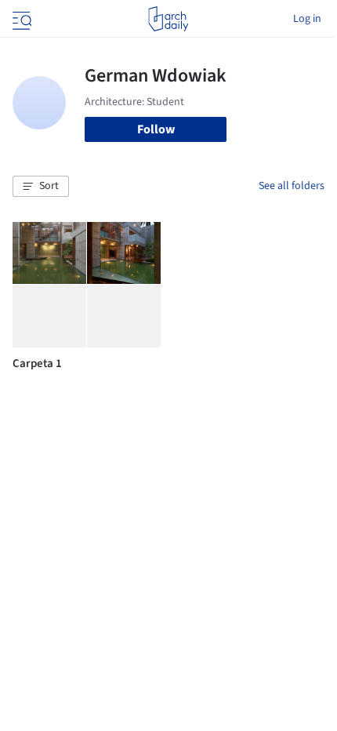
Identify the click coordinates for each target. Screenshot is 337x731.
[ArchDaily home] (168, 18)
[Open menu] (20, 19)
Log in (307, 18)
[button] (41, 187)
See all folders (291, 186)
